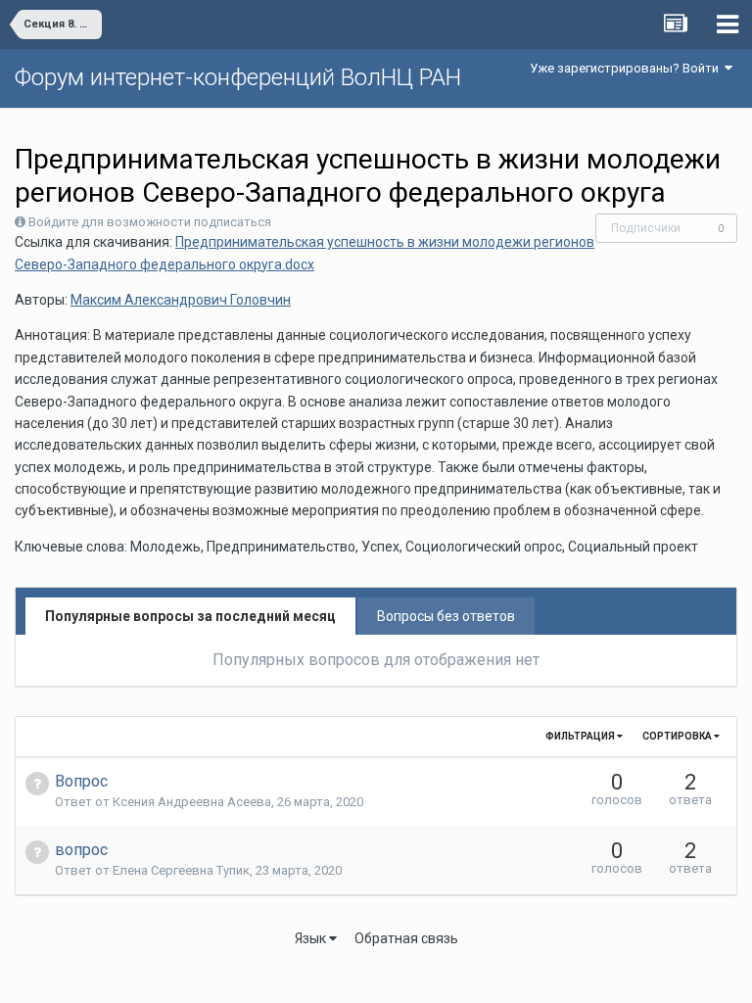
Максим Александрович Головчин (180, 300)
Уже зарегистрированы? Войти (627, 68)
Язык (312, 938)
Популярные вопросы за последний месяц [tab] (190, 616)
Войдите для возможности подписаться (149, 222)
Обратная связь (406, 938)
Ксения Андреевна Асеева (192, 801)
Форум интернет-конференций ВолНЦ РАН (238, 77)
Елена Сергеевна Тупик (181, 870)
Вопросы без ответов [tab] (446, 616)
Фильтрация (581, 736)
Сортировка (678, 736)
